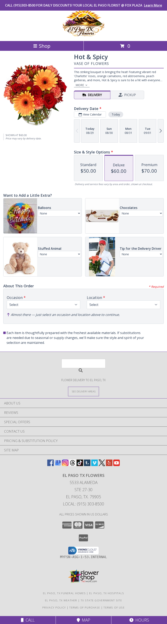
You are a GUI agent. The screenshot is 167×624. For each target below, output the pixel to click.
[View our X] (102, 464)
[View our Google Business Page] (58, 464)
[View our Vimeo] (94, 464)
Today (116, 114)
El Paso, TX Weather (61, 600)
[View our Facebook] (50, 464)
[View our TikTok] (80, 464)
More (80, 85)
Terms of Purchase (84, 607)
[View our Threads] (72, 464)
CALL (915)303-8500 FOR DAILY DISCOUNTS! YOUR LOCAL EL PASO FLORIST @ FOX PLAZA (83, 5)
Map (85, 620)
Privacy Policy (54, 607)
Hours (141, 620)
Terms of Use (114, 607)
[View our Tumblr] (87, 464)
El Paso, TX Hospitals (106, 593)
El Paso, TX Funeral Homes (64, 593)
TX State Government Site (101, 600)
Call (29, 620)
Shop (44, 45)
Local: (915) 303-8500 (83, 504)
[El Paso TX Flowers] (83, 35)
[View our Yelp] (109, 464)
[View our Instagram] (65, 464)
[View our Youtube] (116, 464)
